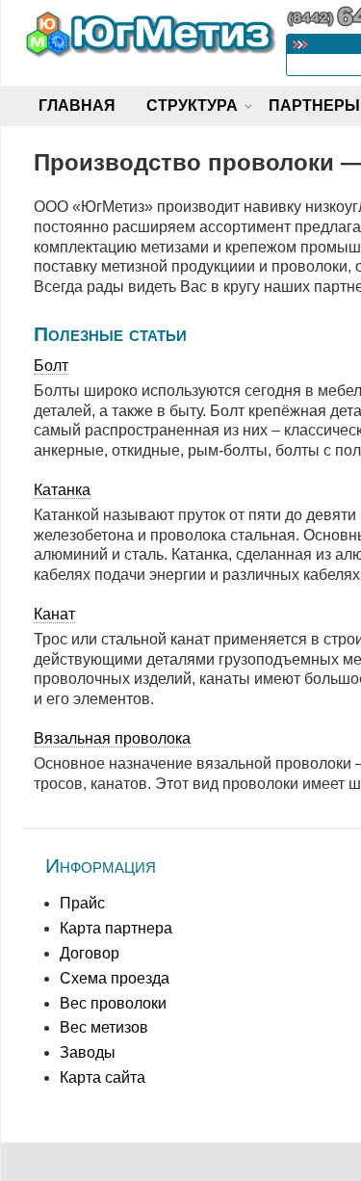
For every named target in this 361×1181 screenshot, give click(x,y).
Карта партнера (116, 928)
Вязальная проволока (112, 738)
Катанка (62, 490)
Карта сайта (102, 1077)
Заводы (88, 1052)
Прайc (82, 903)
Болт (51, 365)
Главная (77, 105)
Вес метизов (104, 1027)
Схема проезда (114, 978)
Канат (54, 614)
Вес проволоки (113, 1003)
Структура (192, 105)
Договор (89, 953)
